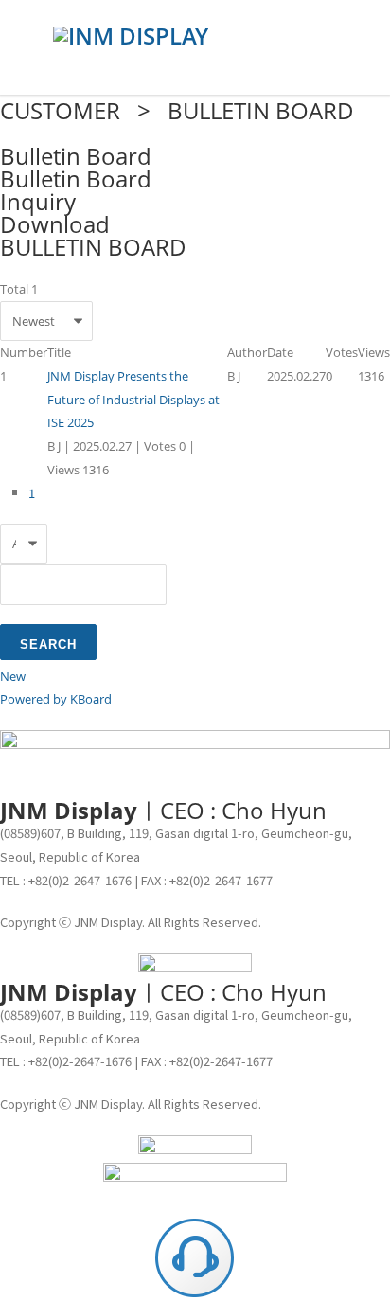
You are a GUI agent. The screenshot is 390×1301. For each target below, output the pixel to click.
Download (55, 224)
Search (48, 644)
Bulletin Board (75, 178)
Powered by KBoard (56, 698)
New (13, 676)
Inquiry (38, 201)
